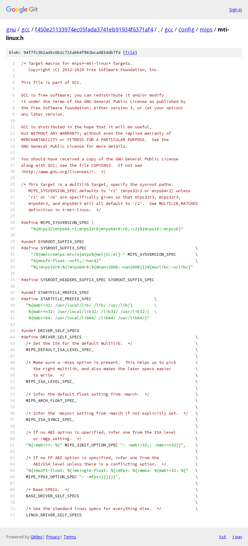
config (186, 29)
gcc (25, 29)
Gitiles (36, 537)
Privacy (53, 537)
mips (206, 29)
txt (222, 536)
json (237, 536)
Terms (70, 537)
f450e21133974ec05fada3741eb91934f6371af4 (94, 29)
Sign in (235, 9)
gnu (11, 29)
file (130, 52)
